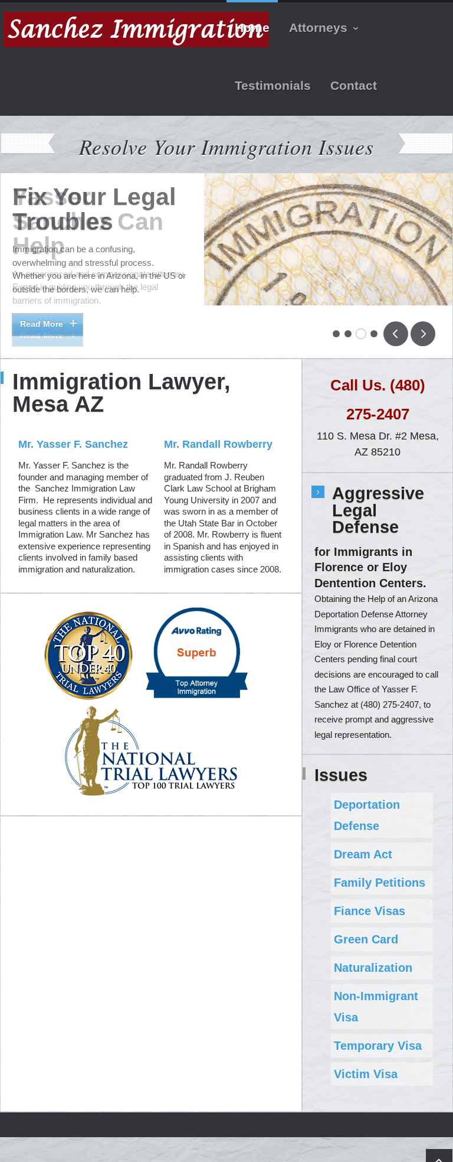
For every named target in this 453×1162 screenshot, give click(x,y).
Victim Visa (366, 1062)
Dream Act (363, 842)
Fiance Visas (369, 899)
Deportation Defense (367, 804)
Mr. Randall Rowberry (218, 434)
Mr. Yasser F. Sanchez (73, 434)
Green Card (366, 928)
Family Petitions (379, 871)
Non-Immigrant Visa (376, 995)
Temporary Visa (378, 1034)
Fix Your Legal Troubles (94, 209)
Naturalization (373, 956)
